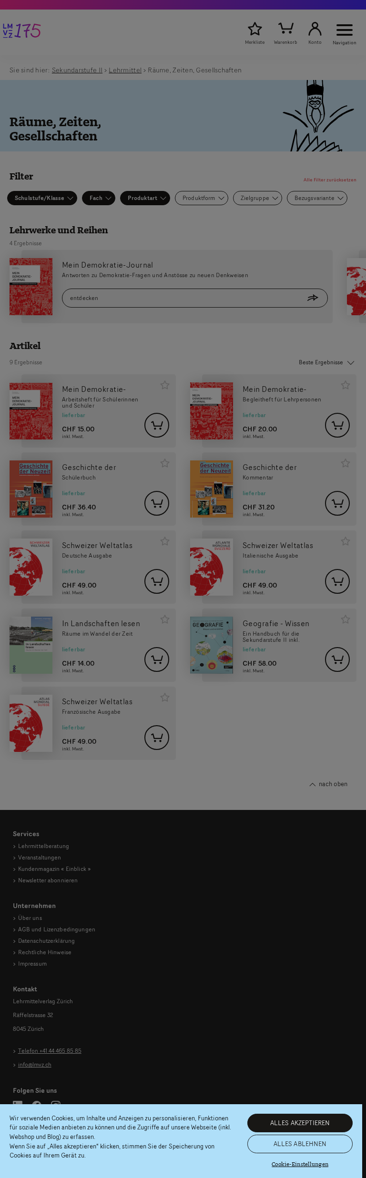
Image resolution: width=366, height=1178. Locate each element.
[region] (181, 1141)
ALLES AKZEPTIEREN (300, 1122)
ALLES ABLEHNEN (300, 1143)
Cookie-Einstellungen (300, 1164)
